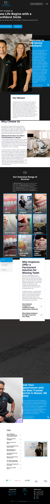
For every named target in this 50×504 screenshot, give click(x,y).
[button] (47, 4)
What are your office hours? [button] (11, 468)
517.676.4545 (30, 407)
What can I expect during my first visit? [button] (12, 457)
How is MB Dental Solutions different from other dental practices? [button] (12, 435)
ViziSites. (27, 501)
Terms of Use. (31, 501)
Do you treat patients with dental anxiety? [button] (12, 446)
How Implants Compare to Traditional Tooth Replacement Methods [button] (30, 306)
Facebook (40, 404)
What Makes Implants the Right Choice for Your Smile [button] (30, 314)
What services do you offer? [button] (11, 443)
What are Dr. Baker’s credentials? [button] (11, 439)
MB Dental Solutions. (16, 501)
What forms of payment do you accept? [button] (13, 464)
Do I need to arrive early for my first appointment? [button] (12, 461)
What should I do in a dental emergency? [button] (11, 450)
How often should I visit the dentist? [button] (12, 454)
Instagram (33, 404)
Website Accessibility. (36, 501)
